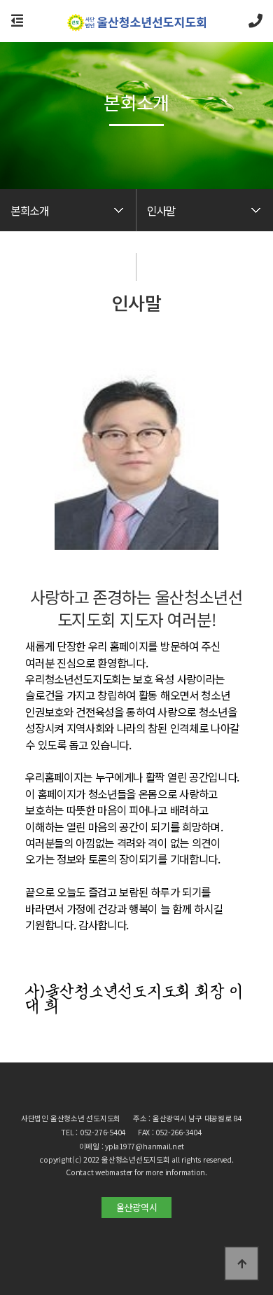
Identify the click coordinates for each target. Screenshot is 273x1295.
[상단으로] (241, 1263)
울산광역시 (137, 1207)
